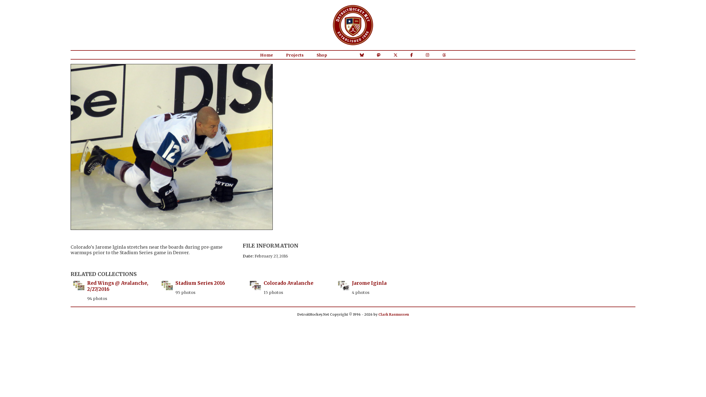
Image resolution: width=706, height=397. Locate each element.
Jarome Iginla (369, 283)
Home (266, 55)
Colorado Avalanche (288, 283)
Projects (295, 55)
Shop (322, 55)
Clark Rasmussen (393, 314)
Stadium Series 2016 (200, 283)
